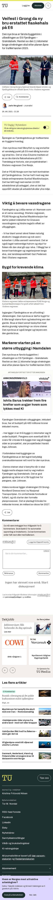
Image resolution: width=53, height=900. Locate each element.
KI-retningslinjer (10, 848)
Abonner (38, 6)
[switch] (46, 127)
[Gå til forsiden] (5, 6)
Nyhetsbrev (8, 833)
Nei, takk (32, 895)
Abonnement (9, 868)
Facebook (7, 817)
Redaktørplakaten (24, 859)
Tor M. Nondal (9, 804)
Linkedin (6, 822)
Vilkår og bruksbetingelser (15, 843)
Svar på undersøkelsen (13, 895)
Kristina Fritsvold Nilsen (14, 793)
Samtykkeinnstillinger (13, 838)
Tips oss (44, 778)
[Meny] (48, 5)
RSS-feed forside (11, 812)
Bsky (4, 827)
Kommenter (24, 97)
